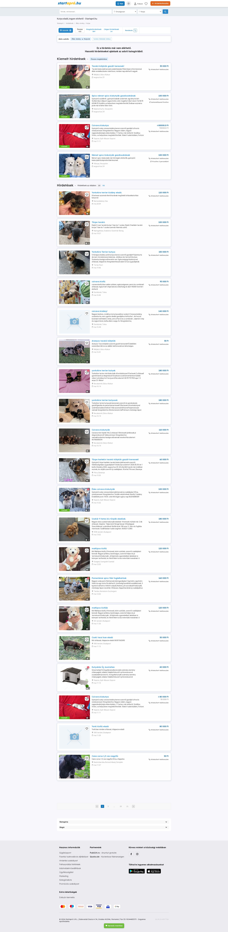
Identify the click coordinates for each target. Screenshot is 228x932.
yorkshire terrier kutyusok (105, 400)
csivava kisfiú (98, 281)
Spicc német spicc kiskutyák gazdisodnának (114, 96)
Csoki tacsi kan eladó (102, 637)
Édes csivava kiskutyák (103, 489)
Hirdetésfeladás (161, 3)
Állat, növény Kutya (80, 39)
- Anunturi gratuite (103, 853)
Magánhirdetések (93, 30)
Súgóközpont (65, 853)
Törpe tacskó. (98, 222)
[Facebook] (131, 854)
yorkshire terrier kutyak (103, 370)
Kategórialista (65, 880)
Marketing (63, 876)
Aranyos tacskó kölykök (104, 341)
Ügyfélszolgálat (66, 872)
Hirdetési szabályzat (68, 860)
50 (103, 185)
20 (99, 185)
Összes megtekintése (99, 59)
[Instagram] (137, 854)
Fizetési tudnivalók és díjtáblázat (73, 856)
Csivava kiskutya (100, 125)
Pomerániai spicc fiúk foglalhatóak (109, 578)
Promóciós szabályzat (69, 884)
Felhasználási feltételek (69, 864)
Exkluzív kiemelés (67, 897)
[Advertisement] (114, 790)
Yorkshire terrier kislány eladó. (107, 192)
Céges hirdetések (111, 30)
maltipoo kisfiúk (100, 608)
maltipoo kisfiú (99, 548)
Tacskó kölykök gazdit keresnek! (108, 66)
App (121, 3)
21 (127, 806)
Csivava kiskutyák (101, 430)
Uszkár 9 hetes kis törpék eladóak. (109, 519)
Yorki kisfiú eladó (100, 726)
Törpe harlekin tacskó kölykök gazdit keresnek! (115, 459)
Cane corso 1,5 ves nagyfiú (105, 756)
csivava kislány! (99, 311)
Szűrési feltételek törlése (102, 39)
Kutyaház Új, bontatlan (103, 667)
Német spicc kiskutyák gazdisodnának (111, 155)
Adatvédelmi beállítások (70, 868)
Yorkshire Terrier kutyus (103, 252)
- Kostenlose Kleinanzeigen (107, 856)
